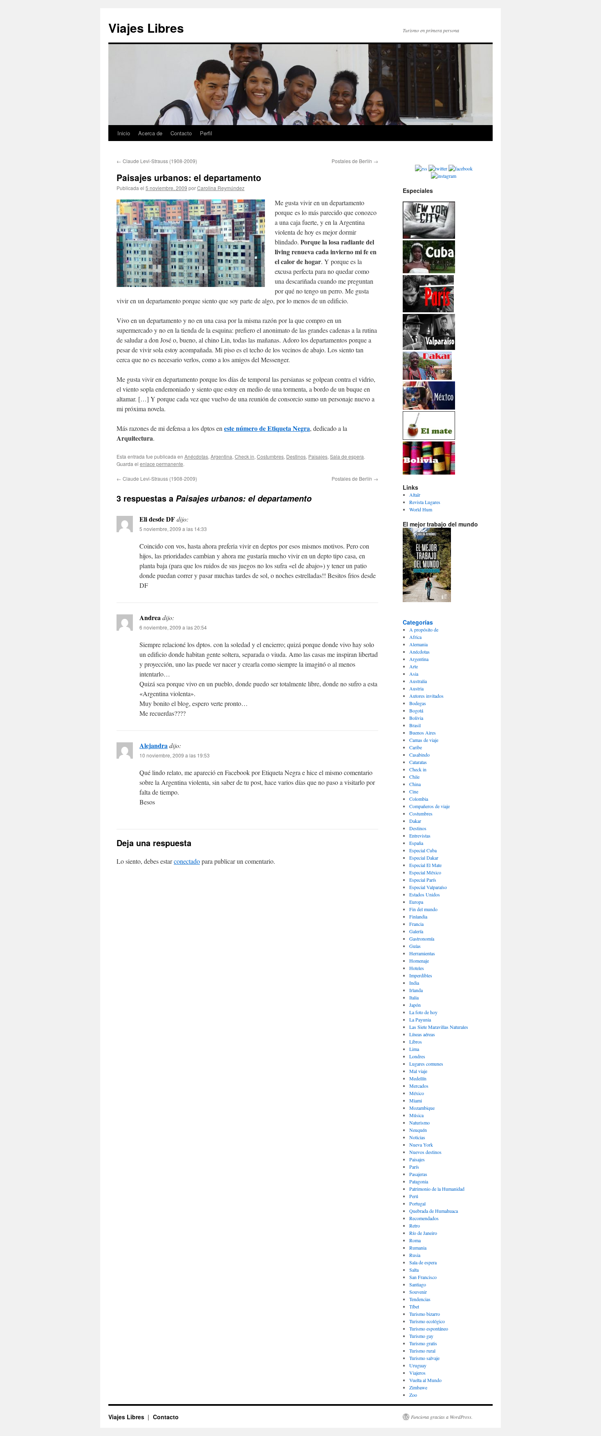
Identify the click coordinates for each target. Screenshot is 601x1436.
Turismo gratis (423, 1343)
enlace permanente (161, 463)
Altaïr (414, 494)
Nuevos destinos (425, 1152)
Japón (415, 1004)
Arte (413, 666)
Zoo (413, 1394)
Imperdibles (420, 975)
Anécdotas (196, 456)
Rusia (414, 1255)
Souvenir (418, 1291)
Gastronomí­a (421, 938)
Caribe (415, 747)
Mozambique (422, 1107)
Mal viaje (418, 1071)
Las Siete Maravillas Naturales (438, 1027)
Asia (413, 673)
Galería (416, 931)
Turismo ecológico (427, 1321)
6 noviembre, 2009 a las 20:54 (173, 627)
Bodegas (417, 703)
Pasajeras (418, 1174)
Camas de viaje (423, 740)
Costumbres (270, 456)
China (415, 784)
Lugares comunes (426, 1063)
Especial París (422, 879)
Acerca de (150, 133)
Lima (414, 1049)
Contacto (181, 133)
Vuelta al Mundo (425, 1380)
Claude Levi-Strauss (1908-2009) (157, 160)
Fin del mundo (423, 909)
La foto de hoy (423, 1012)
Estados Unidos (424, 894)
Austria (416, 688)
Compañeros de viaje (429, 806)
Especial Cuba (423, 850)
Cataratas (418, 762)
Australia (418, 681)
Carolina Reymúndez (220, 187)
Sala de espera (347, 456)
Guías (415, 946)
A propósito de (423, 629)
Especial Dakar (423, 857)
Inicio (123, 133)
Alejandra (153, 745)
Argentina (221, 456)
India (414, 982)
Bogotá (416, 710)
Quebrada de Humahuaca (433, 1210)
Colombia (418, 798)
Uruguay (417, 1365)
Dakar (415, 821)
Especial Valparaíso (428, 887)
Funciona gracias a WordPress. (442, 1417)
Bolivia (416, 718)
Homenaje (419, 960)
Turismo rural (422, 1350)
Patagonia (418, 1181)
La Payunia (420, 1019)
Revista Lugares (424, 502)
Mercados (418, 1085)
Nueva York (421, 1144)
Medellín (417, 1078)
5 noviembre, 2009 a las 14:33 (173, 528)
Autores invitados (426, 695)
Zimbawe (418, 1387)
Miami (415, 1100)
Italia (414, 997)
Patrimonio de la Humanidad (436, 1188)
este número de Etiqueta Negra (267, 428)
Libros (415, 1041)
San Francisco (423, 1277)
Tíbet (414, 1306)
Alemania (418, 644)
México (416, 1093)
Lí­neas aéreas (422, 1034)
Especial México (425, 872)
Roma (415, 1240)
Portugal (417, 1203)
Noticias (417, 1137)
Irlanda (416, 990)
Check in (244, 456)
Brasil (415, 725)
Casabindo (419, 754)
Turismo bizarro (424, 1314)
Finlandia (418, 916)
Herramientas (422, 953)
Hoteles (416, 968)
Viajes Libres (146, 27)
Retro (414, 1225)
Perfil (206, 133)
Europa (416, 901)
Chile (414, 776)
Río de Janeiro (423, 1233)
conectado (187, 861)
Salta (414, 1269)
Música (416, 1115)
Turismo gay (421, 1336)
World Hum (420, 509)
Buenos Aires (422, 732)
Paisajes (317, 456)
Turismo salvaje (424, 1358)
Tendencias (420, 1299)
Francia (416, 924)
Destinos (296, 456)
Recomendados (424, 1218)
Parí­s (414, 1166)
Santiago (417, 1284)
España (416, 843)
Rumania (417, 1247)
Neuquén (418, 1130)
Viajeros (417, 1372)
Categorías (418, 622)
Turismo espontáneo (428, 1328)
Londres (417, 1056)
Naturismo (419, 1122)
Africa (415, 637)
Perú (413, 1196)
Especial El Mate (425, 865)
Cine (413, 791)
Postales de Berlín (355, 160)
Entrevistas (420, 835)
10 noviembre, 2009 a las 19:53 (174, 755)
